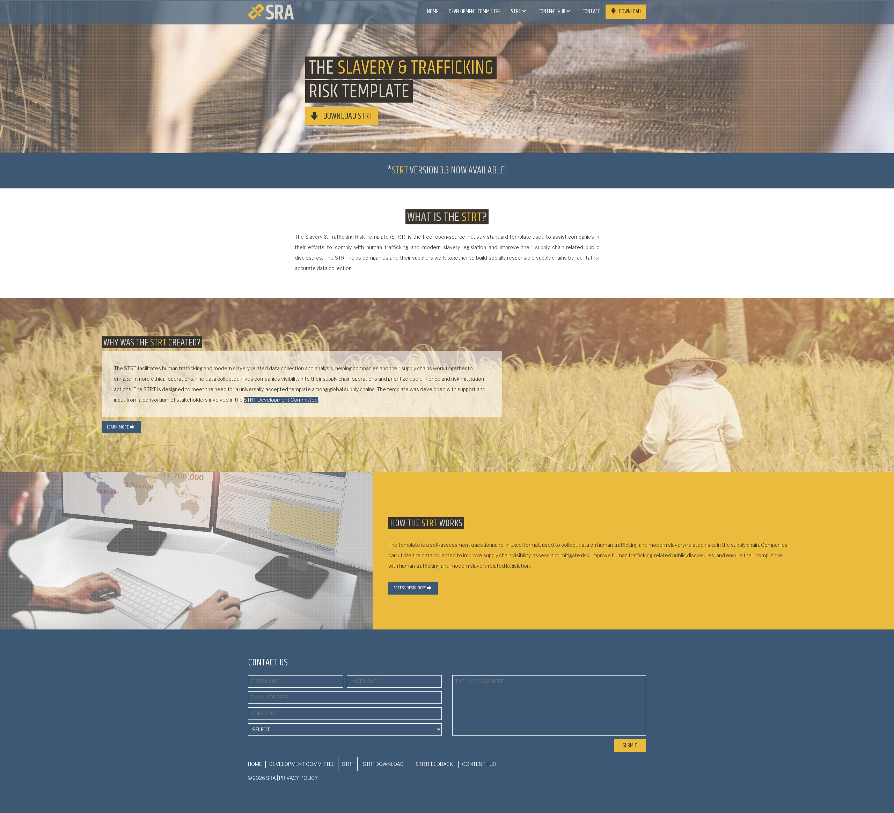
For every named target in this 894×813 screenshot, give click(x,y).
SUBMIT (630, 745)
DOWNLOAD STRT (347, 116)
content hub (552, 11)
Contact (591, 11)
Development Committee (474, 11)
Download (629, 11)
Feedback (434, 764)
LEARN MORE (118, 427)
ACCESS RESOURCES (410, 588)
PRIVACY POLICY (298, 778)
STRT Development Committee (281, 400)
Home (432, 11)
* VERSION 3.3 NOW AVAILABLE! (447, 170)
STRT (516, 11)
